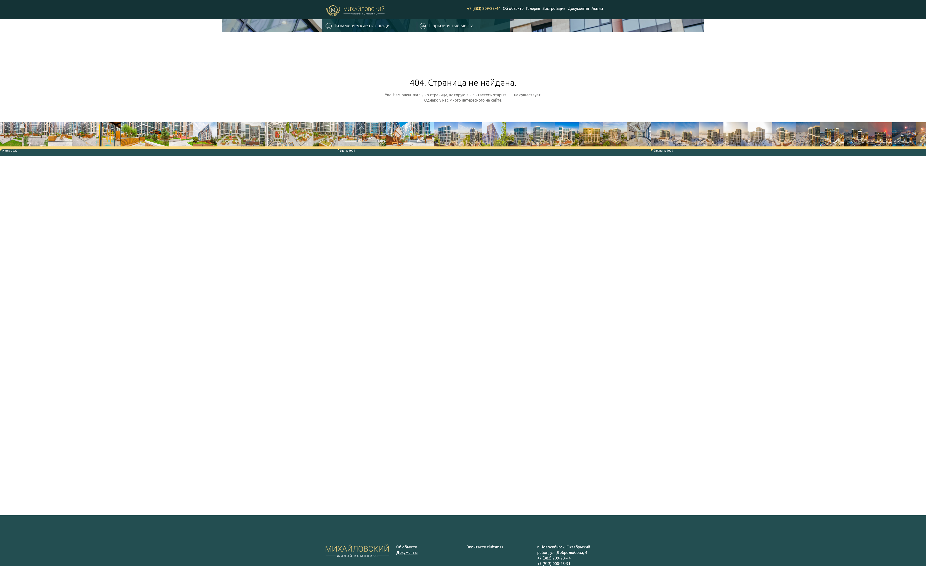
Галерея (533, 8)
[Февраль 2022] (663, 135)
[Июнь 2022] (350, 135)
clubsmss (495, 547)
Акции (597, 8)
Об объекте (513, 8)
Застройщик (554, 8)
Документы (578, 8)
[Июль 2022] (12, 135)
